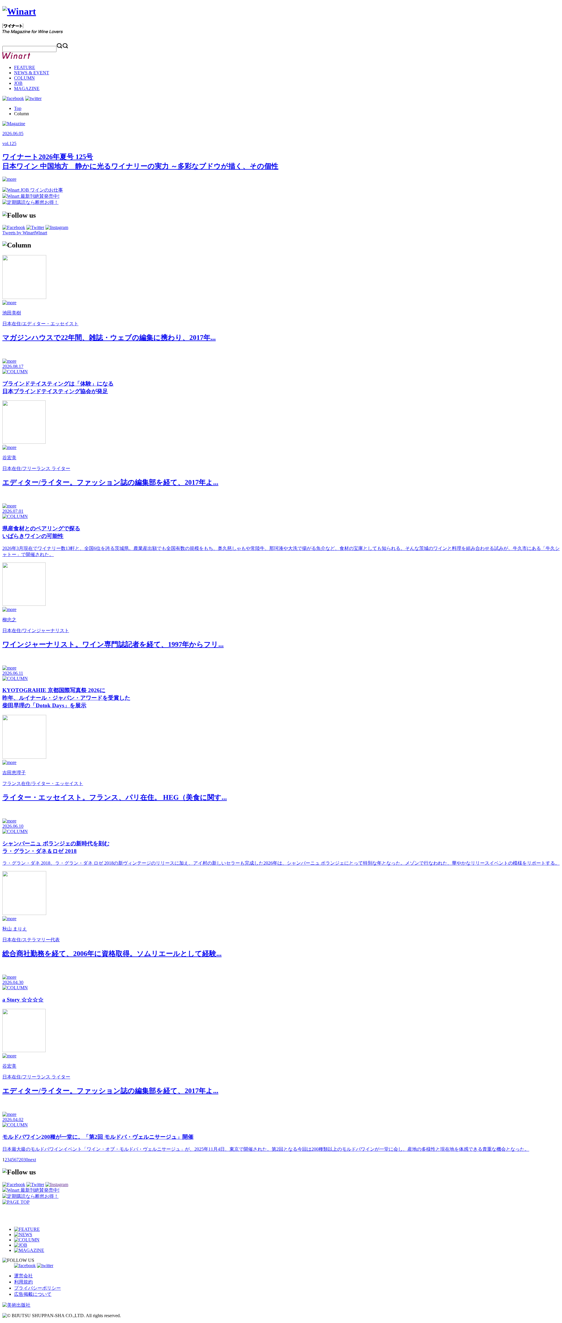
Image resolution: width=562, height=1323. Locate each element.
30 (25, 1159)
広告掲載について (33, 1294)
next (32, 1159)
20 (21, 1159)
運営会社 (23, 1275)
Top (17, 108)
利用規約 (23, 1281)
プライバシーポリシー (37, 1288)
